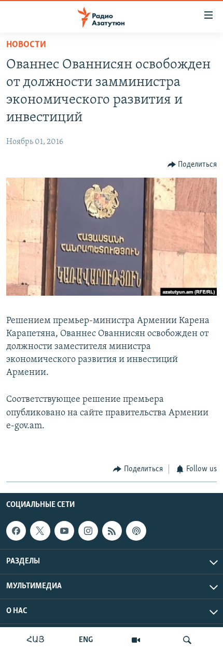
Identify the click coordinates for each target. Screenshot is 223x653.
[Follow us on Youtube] (64, 531)
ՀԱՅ (35, 640)
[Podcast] (136, 531)
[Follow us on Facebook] (16, 531)
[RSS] (112, 531)
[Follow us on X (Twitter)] (40, 531)
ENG (86, 640)
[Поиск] (187, 640)
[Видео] (135, 640)
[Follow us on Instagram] (88, 531)
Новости (26, 45)
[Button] (192, 164)
